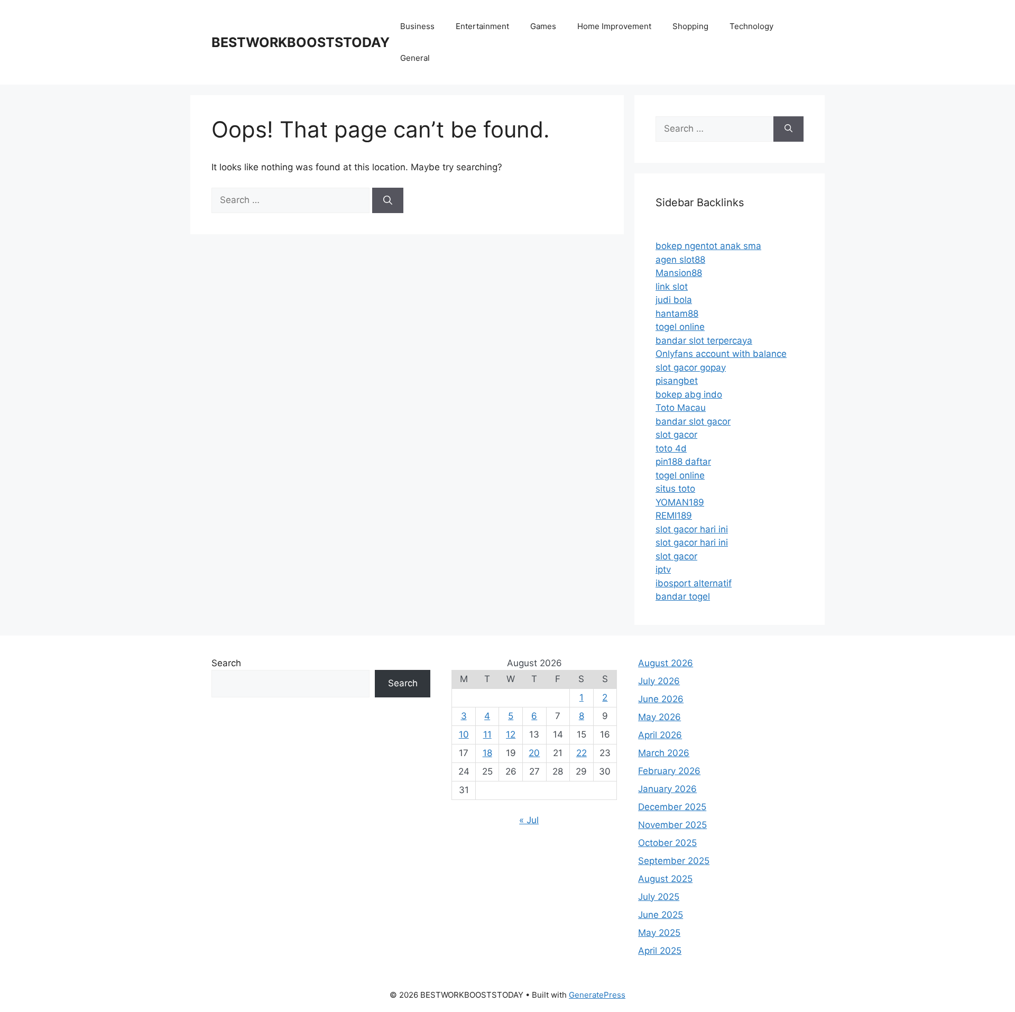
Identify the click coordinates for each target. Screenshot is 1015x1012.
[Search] (387, 200)
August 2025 (665, 878)
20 (534, 753)
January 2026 (667, 789)
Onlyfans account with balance (721, 353)
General (415, 58)
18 (487, 753)
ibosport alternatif (694, 583)
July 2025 (658, 896)
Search (226, 663)
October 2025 (667, 843)
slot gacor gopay (691, 367)
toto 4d (671, 448)
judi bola (674, 300)
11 (487, 734)
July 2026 (659, 681)
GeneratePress (597, 995)
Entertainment (482, 26)
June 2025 (660, 914)
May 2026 (659, 717)
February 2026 (669, 771)
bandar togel (683, 596)
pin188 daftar (683, 461)
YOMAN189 (680, 502)
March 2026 (663, 753)
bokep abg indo (689, 394)
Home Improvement (614, 26)
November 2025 (672, 825)
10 (464, 734)
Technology (751, 26)
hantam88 (677, 313)
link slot (672, 286)
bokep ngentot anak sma (708, 246)
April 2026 (660, 735)
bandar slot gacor (693, 421)
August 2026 (665, 663)
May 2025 (659, 932)
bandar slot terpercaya (704, 340)
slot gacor (676, 434)
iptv (663, 569)
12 (510, 734)
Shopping (690, 26)
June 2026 (661, 699)
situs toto (675, 488)
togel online (680, 326)
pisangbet (677, 380)
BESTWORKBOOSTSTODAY (300, 42)
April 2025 (659, 950)
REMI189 (674, 515)
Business (417, 26)
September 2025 (673, 860)
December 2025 (672, 807)
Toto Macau (681, 407)
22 (581, 753)
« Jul (529, 820)
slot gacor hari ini (692, 529)
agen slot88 (680, 259)
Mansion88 (679, 273)
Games (543, 26)
